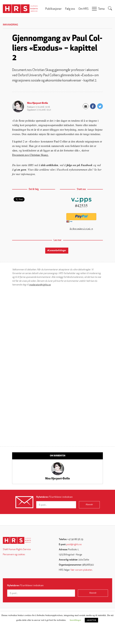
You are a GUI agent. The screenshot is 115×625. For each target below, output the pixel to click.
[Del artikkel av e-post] (85, 106)
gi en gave (20, 169)
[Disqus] (57, 326)
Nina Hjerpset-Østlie (37, 103)
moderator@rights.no (40, 285)
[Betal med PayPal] (81, 216)
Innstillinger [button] (75, 619)
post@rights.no (74, 544)
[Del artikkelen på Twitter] (100, 106)
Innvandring (10, 25)
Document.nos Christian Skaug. (30, 155)
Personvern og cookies (14, 554)
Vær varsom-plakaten (81, 570)
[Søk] (110, 8)
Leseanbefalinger (57, 250)
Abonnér (89, 505)
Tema (101, 9)
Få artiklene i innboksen (54, 497)
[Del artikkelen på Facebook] (93, 106)
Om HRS (83, 9)
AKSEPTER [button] (91, 620)
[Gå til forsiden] (17, 540)
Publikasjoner (53, 9)
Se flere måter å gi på (80, 228)
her (99, 169)
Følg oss (70, 9)
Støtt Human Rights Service (17, 549)
